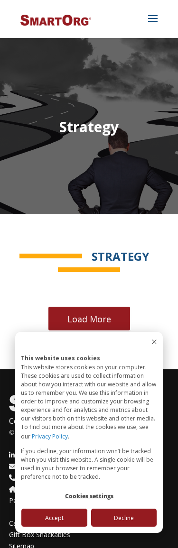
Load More (89, 319)
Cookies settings (89, 496)
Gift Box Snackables (39, 534)
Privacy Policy (50, 436)
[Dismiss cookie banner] (154, 342)
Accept (54, 518)
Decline (124, 518)
